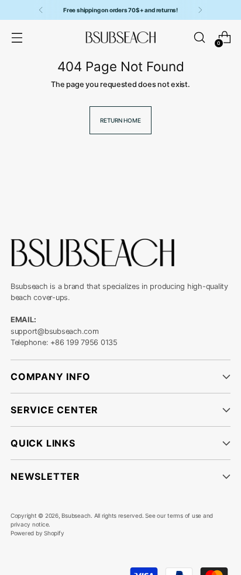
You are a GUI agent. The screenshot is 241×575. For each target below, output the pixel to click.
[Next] (200, 10)
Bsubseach (76, 515)
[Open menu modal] (17, 38)
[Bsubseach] (120, 37)
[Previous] (41, 10)
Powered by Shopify (37, 532)
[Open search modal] (199, 38)
